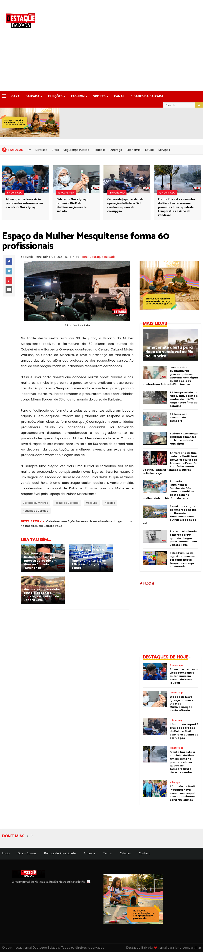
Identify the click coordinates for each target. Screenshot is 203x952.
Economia (134, 150)
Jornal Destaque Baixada (97, 257)
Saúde (149, 150)
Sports (99, 96)
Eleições (55, 96)
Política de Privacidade (60, 853)
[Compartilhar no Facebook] (9, 261)
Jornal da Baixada (67, 502)
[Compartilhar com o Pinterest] (9, 280)
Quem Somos (26, 853)
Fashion (78, 96)
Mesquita (91, 502)
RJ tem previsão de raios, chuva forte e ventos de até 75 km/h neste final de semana (184, 399)
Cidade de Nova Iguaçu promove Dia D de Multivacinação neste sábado (72, 205)
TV (29, 150)
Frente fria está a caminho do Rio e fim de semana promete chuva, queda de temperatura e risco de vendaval (176, 207)
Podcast (99, 150)
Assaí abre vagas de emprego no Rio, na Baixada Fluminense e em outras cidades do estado (170, 515)
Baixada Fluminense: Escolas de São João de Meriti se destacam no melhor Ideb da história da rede (168, 490)
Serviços (164, 150)
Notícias (110, 502)
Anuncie (89, 853)
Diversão (41, 150)
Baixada (32, 96)
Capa (15, 96)
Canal (119, 96)
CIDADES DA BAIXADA (146, 96)
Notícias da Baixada (35, 510)
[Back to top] (193, 942)
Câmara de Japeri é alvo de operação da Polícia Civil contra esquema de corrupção (125, 205)
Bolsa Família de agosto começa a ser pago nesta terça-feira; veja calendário (182, 559)
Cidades (125, 853)
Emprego (116, 150)
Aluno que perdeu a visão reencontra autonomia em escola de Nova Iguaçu (24, 203)
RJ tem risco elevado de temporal (178, 417)
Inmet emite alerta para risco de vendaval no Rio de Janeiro (169, 351)
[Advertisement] (101, 61)
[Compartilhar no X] (9, 271)
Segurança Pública (76, 150)
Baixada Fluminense (35, 502)
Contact (144, 853)
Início (6, 853)
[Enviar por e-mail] (9, 289)
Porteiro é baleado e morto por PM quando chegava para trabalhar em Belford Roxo (183, 538)
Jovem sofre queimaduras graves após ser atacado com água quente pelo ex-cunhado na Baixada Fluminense (170, 376)
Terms (107, 853)
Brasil (55, 150)
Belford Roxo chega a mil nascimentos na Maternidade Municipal (184, 438)
